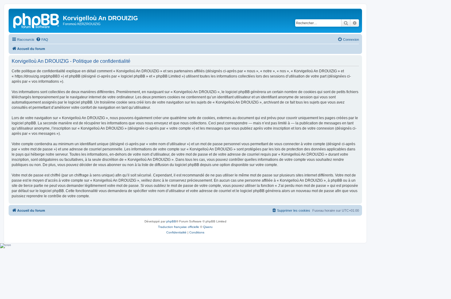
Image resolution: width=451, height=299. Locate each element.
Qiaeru (208, 227)
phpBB (171, 221)
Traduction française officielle (178, 227)
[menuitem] (42, 39)
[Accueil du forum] (36, 20)
